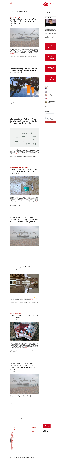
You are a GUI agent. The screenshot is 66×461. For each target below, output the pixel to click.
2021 (12, 442)
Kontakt (61, 12)
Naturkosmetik (25, 167)
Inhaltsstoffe (32, 350)
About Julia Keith (34, 427)
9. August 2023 (12, 25)
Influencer (36, 204)
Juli (12, 431)
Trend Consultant (12, 403)
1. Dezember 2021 (12, 371)
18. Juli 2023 (11, 74)
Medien (19, 313)
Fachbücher (20, 350)
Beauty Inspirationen (12, 3)
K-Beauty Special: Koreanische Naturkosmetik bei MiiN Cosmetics (52, 95)
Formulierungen (24, 350)
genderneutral (28, 156)
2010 (12, 453)
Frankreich (27, 350)
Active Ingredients (12, 56)
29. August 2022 (12, 173)
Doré (30, 204)
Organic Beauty (12, 4)
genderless (24, 156)
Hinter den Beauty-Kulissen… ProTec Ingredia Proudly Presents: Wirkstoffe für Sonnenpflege (23, 71)
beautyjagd (16, 25)
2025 (12, 438)
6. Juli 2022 (11, 223)
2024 (12, 439)
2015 (12, 448)
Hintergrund (21, 167)
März (12, 435)
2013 (12, 450)
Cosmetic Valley (16, 350)
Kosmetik (21, 302)
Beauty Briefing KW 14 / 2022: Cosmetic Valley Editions (24, 316)
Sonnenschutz (32, 106)
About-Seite (53, 36)
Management (28, 302)
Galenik (30, 350)
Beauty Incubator (23, 204)
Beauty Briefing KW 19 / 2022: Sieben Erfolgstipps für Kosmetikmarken (23, 268)
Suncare (31, 56)
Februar (12, 436)
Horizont (18, 302)
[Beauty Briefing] (50, 50)
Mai (12, 433)
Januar (12, 437)
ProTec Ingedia (28, 56)
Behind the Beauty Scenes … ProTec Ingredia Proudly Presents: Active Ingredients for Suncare (23, 21)
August (12, 426)
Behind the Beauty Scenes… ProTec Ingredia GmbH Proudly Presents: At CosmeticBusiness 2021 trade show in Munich (23, 366)
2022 (12, 441)
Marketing (33, 302)
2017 (12, 446)
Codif (20, 56)
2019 (12, 444)
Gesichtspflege (15, 167)
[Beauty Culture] (50, 82)
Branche (11, 167)
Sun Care (35, 106)
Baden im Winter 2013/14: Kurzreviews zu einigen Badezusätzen (51, 99)
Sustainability (11, 254)
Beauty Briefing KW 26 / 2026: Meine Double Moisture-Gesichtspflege (51, 92)
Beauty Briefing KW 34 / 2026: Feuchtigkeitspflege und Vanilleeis (51, 88)
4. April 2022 (11, 319)
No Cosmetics (16, 205)
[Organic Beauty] (50, 71)
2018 (12, 445)
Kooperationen (12, 205)
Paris (10, 351)
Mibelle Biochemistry (23, 56)
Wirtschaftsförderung (14, 351)
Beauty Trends (12, 2)
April (12, 434)
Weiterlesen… (12, 53)
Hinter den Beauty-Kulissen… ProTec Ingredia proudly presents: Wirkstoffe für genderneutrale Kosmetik (23, 121)
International (15, 313)
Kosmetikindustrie (32, 156)
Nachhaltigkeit (37, 302)
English (20, 17)
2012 (12, 451)
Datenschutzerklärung (50, 119)
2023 (12, 440)
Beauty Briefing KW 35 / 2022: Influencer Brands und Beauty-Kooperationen (24, 170)
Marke (31, 302)
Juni (12, 432)
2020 (12, 443)
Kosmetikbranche (24, 302)
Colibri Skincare (28, 204)
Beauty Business (17, 56)
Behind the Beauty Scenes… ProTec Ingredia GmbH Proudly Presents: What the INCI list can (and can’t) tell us (24, 219)
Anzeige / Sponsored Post (14, 17)
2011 (12, 452)
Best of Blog (33, 428)
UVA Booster (34, 56)
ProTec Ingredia (28, 106)
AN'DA (11, 204)
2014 (12, 449)
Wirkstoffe (11, 157)
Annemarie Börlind (14, 204)
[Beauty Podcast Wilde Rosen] (47, 428)
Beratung (16, 302)
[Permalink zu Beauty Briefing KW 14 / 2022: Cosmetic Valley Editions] (24, 340)
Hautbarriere (33, 204)
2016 (12, 447)
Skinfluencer (19, 205)
